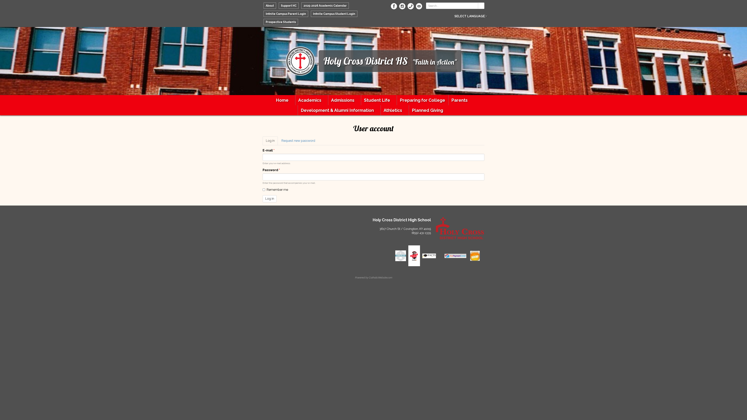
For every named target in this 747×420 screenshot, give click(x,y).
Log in (272, 142)
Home (282, 100)
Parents (459, 100)
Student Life (377, 100)
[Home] (300, 61)
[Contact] (411, 6)
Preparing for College (422, 100)
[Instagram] (402, 6)
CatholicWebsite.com (380, 277)
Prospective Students (281, 22)
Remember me (277, 190)
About (270, 5)
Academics (309, 100)
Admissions (342, 100)
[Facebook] (394, 6)
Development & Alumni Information (337, 110)
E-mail (268, 150)
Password (271, 170)
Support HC (288, 5)
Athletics (393, 110)
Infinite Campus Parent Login (286, 13)
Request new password (298, 141)
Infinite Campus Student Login (334, 13)
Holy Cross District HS (366, 61)
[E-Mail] (419, 6)
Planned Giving (427, 110)
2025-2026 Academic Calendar (325, 5)
